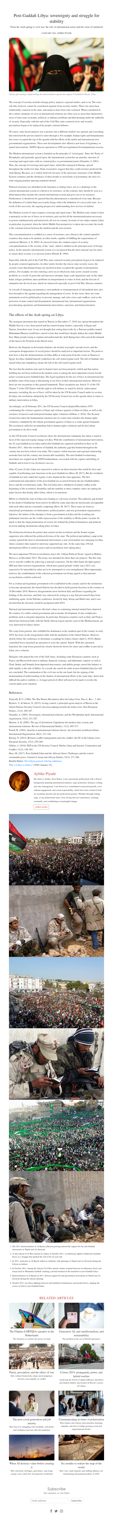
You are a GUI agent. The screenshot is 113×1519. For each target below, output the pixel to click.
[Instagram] (61, 1511)
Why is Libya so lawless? (21, 764)
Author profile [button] (41, 806)
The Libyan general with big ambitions (43, 761)
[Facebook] (51, 1511)
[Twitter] (56, 1511)
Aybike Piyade (64, 33)
